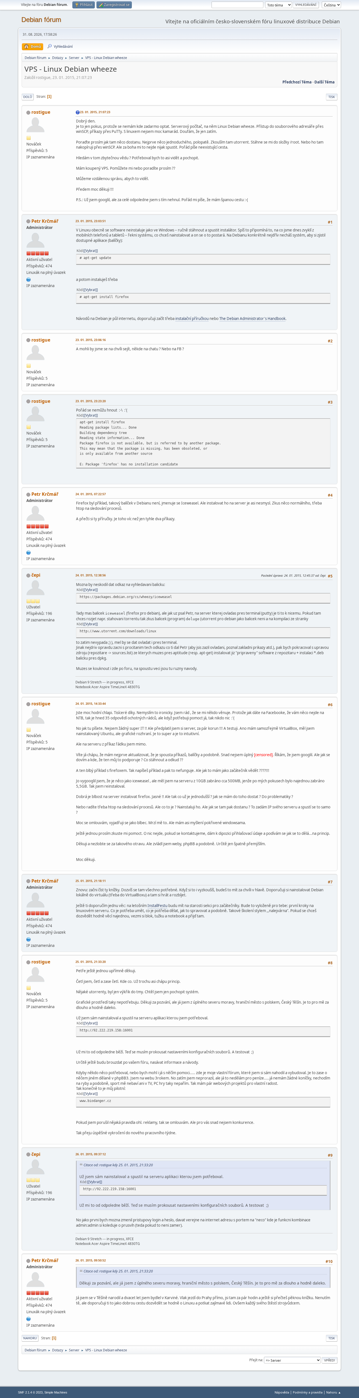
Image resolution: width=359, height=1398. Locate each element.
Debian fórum (41, 19)
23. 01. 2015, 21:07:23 (95, 112)
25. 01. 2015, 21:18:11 (90, 881)
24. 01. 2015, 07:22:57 (90, 494)
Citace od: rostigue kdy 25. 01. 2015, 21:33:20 (118, 1165)
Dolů (27, 97)
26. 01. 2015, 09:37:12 (90, 1154)
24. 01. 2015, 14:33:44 (90, 703)
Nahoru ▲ (333, 1392)
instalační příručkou (192, 318)
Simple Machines (55, 1392)
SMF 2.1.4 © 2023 (30, 1392)
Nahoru (30, 1338)
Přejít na (255, 1360)
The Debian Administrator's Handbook (252, 318)
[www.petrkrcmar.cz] (28, 278)
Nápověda (282, 1392)
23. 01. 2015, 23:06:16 (90, 340)
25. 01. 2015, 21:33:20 (90, 962)
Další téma (324, 82)
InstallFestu (157, 905)
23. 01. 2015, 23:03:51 (90, 221)
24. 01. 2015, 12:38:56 (90, 575)
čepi (35, 575)
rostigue (40, 112)
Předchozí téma (297, 82)
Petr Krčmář (44, 221)
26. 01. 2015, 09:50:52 (90, 1260)
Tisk (331, 97)
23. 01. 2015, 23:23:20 (90, 401)
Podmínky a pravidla (308, 1392)
